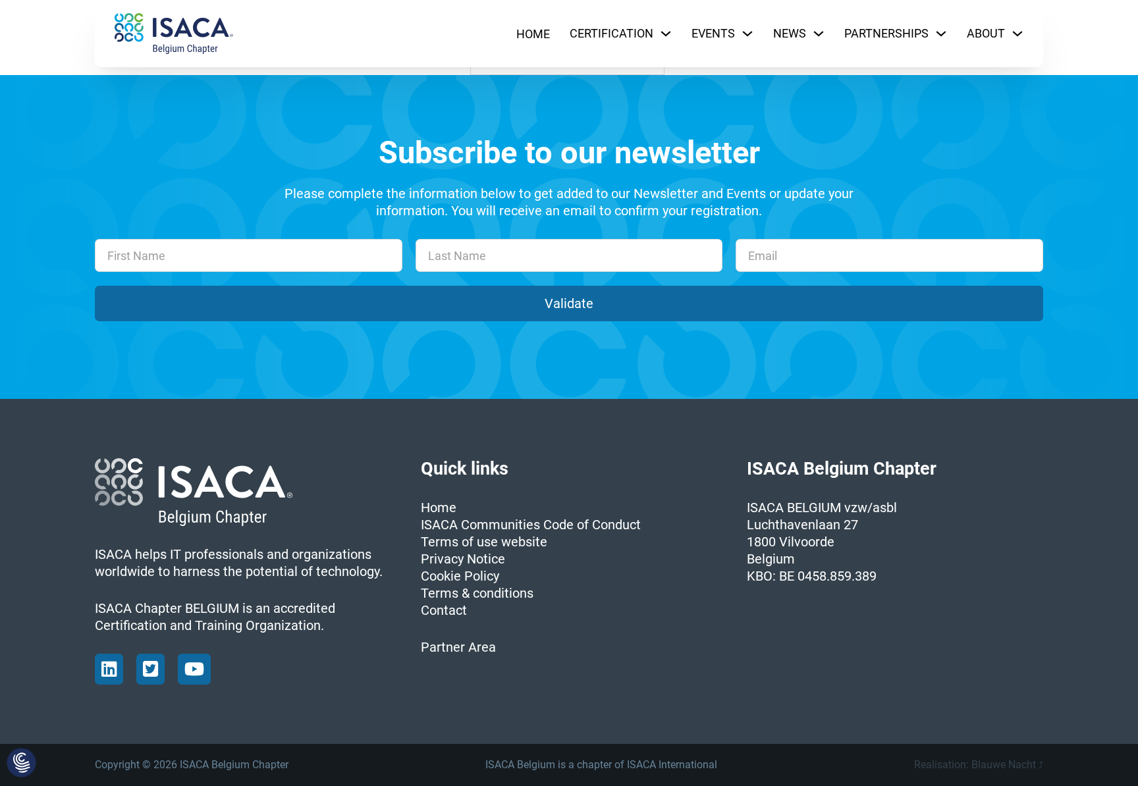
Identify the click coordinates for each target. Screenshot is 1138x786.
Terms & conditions (477, 593)
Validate (569, 303)
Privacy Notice (463, 559)
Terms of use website (484, 542)
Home (533, 34)
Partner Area (458, 647)
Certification (611, 33)
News (789, 33)
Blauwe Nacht (1003, 764)
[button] (21, 763)
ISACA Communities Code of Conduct (531, 525)
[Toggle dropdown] (666, 33)
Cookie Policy (460, 576)
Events (713, 33)
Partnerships (886, 33)
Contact (444, 610)
